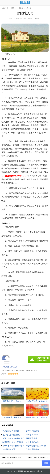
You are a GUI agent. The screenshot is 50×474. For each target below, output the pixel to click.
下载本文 (38, 19)
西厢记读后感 (31, 438)
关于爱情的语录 (32, 442)
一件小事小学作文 (33, 435)
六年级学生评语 (8, 449)
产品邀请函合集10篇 (10, 431)
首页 (12, 8)
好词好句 (20, 8)
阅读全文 (31, 19)
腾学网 (20, 471)
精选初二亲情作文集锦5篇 (12, 442)
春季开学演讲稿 (32, 431)
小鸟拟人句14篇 (14, 458)
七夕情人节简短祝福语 (11, 435)
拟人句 (29, 8)
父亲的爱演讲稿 (32, 449)
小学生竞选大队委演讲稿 (36, 446)
